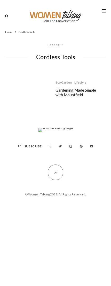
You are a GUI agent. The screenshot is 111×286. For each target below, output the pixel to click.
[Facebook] (50, 146)
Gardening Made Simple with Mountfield (76, 92)
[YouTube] (91, 146)
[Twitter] (60, 146)
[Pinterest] (81, 146)
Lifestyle (80, 82)
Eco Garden (64, 82)
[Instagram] (71, 146)
